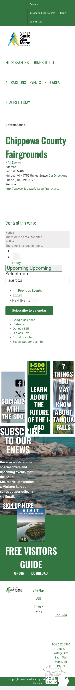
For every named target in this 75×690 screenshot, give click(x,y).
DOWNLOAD (39, 573)
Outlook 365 (21, 328)
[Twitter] (54, 630)
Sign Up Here (18, 505)
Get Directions (58, 175)
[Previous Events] (15, 251)
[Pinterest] (61, 630)
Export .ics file (22, 337)
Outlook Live (21, 333)
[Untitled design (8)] (31, 509)
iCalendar (19, 324)
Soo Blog (61, 615)
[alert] (37, 235)
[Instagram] (61, 622)
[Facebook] (54, 622)
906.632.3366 (61, 644)
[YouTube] (67, 630)
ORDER (19, 573)
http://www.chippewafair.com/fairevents (32, 188)
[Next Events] (16, 257)
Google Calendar (24, 320)
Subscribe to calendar (29, 310)
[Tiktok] (67, 622)
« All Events (13, 162)
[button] (35, 102)
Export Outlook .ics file (28, 341)
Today (16, 263)
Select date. (18, 273)
